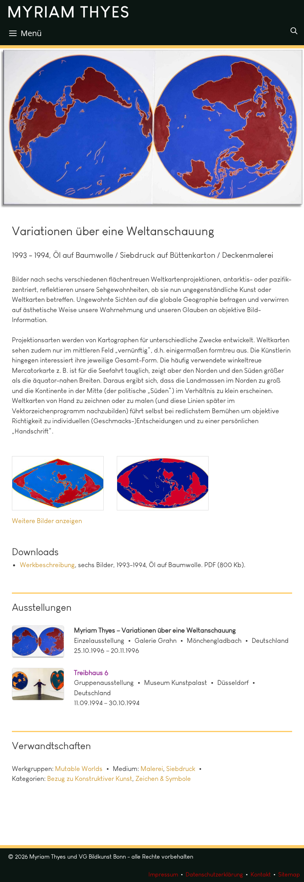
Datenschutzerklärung (214, 874)
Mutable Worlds (79, 769)
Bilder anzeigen (59, 521)
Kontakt (261, 874)
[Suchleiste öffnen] (293, 30)
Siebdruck (180, 769)
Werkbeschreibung (47, 565)
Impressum (163, 874)
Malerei (152, 769)
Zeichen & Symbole (163, 778)
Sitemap (289, 874)
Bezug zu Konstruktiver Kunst (89, 778)
